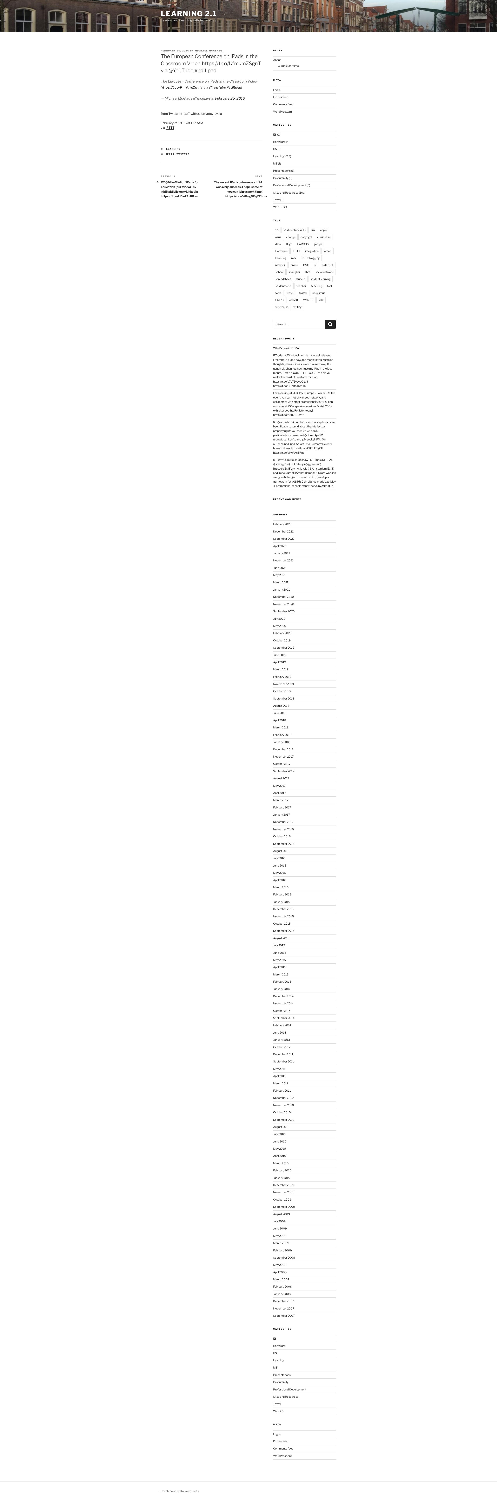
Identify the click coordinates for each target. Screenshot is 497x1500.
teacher (301, 286)
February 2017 (282, 807)
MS (275, 163)
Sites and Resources (285, 192)
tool (329, 286)
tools (278, 293)
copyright (306, 237)
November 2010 (283, 1105)
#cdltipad (234, 87)
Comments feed (283, 104)
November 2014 (283, 1003)
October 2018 (282, 691)
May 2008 (279, 1264)
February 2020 (282, 633)
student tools (283, 286)
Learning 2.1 (189, 13)
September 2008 (284, 1257)
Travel (277, 199)
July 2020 (279, 618)
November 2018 (283, 684)
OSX (306, 265)
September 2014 (283, 1018)
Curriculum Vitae (288, 65)
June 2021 (279, 567)
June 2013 (279, 1032)
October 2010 (282, 1112)
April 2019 (279, 662)
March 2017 (280, 800)
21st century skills (295, 230)
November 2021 (283, 560)
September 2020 (284, 611)
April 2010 (279, 1155)
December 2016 (283, 821)
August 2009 (281, 1214)
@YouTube (217, 87)
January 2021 (281, 589)
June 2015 (279, 952)
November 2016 (283, 829)
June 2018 (279, 713)
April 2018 (279, 720)
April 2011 (279, 1076)
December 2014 (283, 996)
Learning (173, 149)
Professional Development (289, 185)
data (278, 244)
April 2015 (279, 967)
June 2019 (279, 655)
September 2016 (283, 843)
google (318, 244)
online (294, 265)
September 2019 (283, 647)
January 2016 (281, 901)
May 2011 (279, 1068)
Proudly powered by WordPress (179, 1491)
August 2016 (281, 851)
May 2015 (279, 959)
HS (275, 149)
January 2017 (281, 814)
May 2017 (279, 785)
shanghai (294, 272)
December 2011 (283, 1054)
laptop (327, 251)
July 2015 (279, 945)
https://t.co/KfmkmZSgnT (182, 87)
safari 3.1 (327, 265)
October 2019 (282, 640)
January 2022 (281, 553)
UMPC (279, 300)
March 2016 (280, 887)
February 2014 (282, 1025)
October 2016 (282, 836)
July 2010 (279, 1134)
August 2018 (281, 705)
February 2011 (282, 1090)
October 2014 (282, 1010)
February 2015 (282, 981)
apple (323, 230)
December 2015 (283, 909)
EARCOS (303, 244)
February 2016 (282, 894)
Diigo (289, 244)
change (290, 237)
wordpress (281, 307)
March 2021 (280, 582)
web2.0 (293, 300)
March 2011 (280, 1083)
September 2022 (283, 538)
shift (307, 272)
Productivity (280, 178)
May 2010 (279, 1148)
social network (324, 272)
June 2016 (279, 865)
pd (315, 265)
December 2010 (283, 1097)
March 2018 (280, 727)
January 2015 (281, 988)
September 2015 (283, 930)
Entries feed (280, 97)
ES (275, 134)
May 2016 (279, 872)
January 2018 (281, 742)
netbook (280, 265)
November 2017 (283, 756)
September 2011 (283, 1061)
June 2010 (279, 1141)
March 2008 (281, 1279)
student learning (320, 279)
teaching (316, 286)
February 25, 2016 (230, 98)
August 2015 (281, 938)
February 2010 (282, 1170)
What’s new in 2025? (286, 348)
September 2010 (284, 1119)
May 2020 (279, 625)
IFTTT (170, 128)
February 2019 (282, 676)
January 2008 (282, 1294)
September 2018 (283, 698)
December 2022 (283, 531)
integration (312, 251)
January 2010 (281, 1177)
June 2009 (280, 1228)
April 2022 (279, 546)
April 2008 (280, 1272)
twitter (183, 154)
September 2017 (283, 771)
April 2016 (279, 880)
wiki (321, 300)
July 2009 (279, 1221)
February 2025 (282, 524)
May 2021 (279, 575)
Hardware (279, 141)
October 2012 (281, 1047)
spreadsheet (283, 279)
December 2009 (283, 1185)
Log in (277, 89)
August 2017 (281, 778)
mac (294, 258)
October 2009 (282, 1199)
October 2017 (281, 763)
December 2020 (283, 596)
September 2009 (284, 1206)
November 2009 (283, 1192)
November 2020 (283, 604)
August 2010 (281, 1126)
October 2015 (282, 923)
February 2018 (282, 734)
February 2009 (282, 1250)
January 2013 (281, 1039)
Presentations (282, 170)
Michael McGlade (209, 50)
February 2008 (282, 1286)
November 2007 (283, 1308)
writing (297, 307)
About (277, 60)
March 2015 (280, 974)
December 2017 (283, 749)
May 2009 (279, 1235)
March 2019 (280, 669)
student (300, 279)
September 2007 (284, 1315)
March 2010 (281, 1163)
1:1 (277, 230)
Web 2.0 (278, 207)
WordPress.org (282, 111)
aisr (313, 230)
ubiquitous (318, 293)
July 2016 (279, 858)
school (279, 272)
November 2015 (283, 916)
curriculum (324, 237)
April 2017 (279, 792)
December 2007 (283, 1301)
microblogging (311, 258)
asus (278, 237)
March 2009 (281, 1243)
